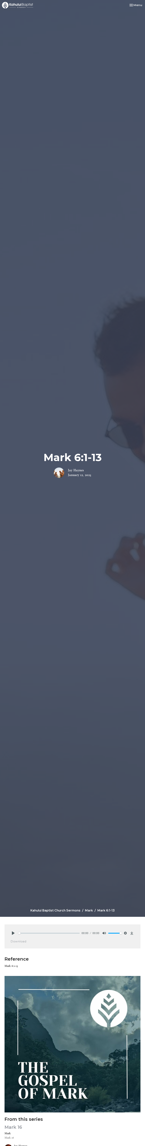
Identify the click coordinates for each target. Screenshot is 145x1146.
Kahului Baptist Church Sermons (55, 910)
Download (18, 941)
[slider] (49, 933)
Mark (89, 910)
